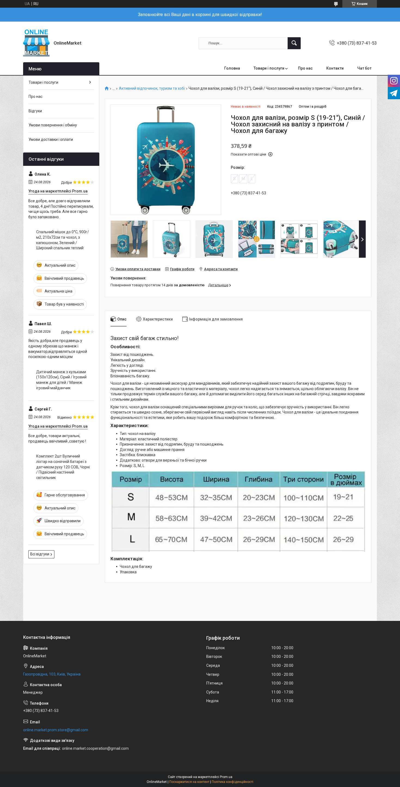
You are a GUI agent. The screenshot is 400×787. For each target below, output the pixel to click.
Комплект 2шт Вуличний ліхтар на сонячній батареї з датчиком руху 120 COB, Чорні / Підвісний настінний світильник (63, 467)
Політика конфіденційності (232, 782)
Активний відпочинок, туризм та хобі (152, 88)
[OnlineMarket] (36, 43)
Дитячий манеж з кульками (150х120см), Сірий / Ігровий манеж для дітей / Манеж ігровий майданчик (61, 380)
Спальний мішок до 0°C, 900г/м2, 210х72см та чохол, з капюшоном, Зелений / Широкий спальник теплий (62, 240)
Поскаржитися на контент (189, 782)
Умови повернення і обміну (53, 125)
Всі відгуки (39, 554)
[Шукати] (294, 43)
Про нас (305, 68)
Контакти (335, 68)
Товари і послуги (269, 68)
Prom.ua (226, 777)
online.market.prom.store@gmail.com (55, 730)
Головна (232, 68)
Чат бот (364, 68)
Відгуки (35, 111)
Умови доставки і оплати (51, 139)
